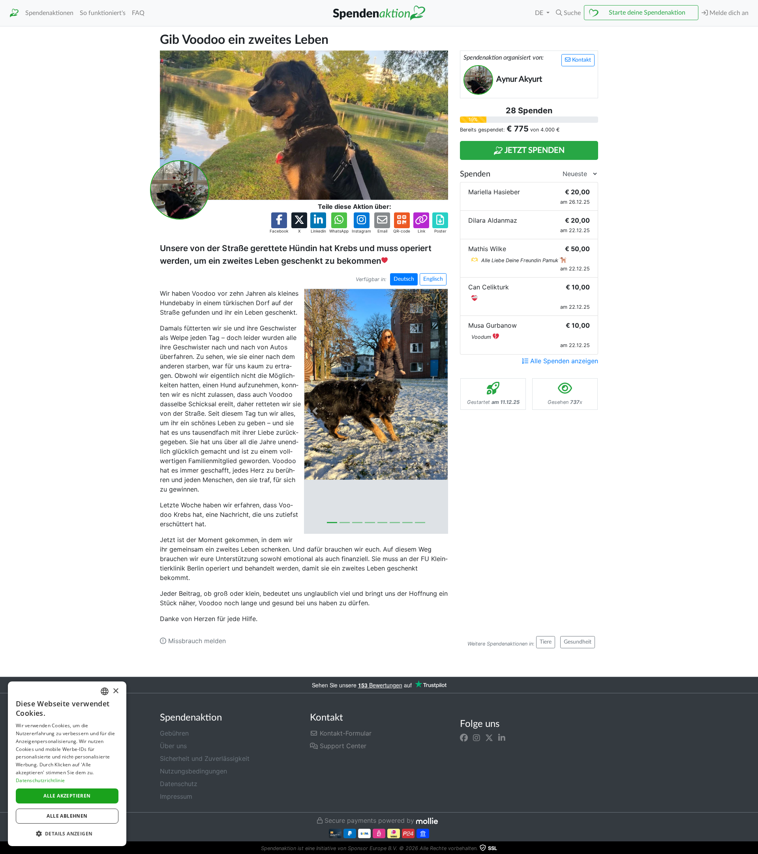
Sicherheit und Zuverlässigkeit (205, 758)
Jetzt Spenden (534, 150)
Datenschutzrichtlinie (40, 780)
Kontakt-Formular (344, 733)
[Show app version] (752, 848)
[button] (568, 13)
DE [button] (540, 13)
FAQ (138, 13)
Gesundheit (577, 642)
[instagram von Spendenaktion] (476, 738)
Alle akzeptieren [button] (66, 795)
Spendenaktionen (49, 13)
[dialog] (67, 763)
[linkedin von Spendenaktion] (501, 738)
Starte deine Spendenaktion (647, 12)
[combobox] (105, 691)
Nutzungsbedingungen (193, 771)
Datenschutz (178, 784)
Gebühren (174, 733)
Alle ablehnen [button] (67, 816)
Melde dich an (728, 13)
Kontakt (580, 60)
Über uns (173, 746)
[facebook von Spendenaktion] (464, 738)
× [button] (115, 691)
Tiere (546, 642)
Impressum (176, 796)
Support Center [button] (342, 746)
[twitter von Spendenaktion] (489, 738)
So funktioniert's (103, 13)
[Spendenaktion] (14, 13)
